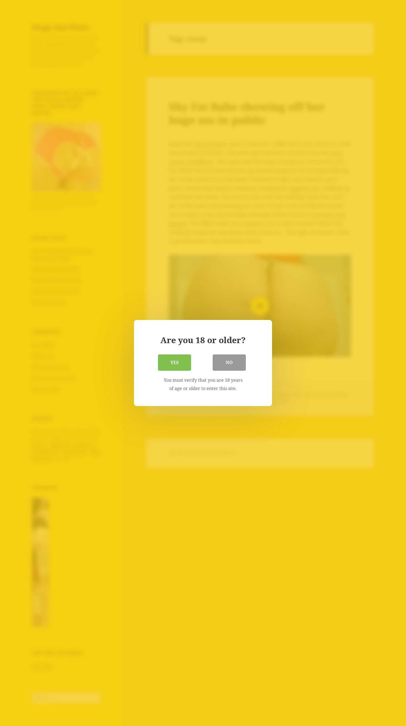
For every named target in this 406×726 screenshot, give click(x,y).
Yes (174, 362)
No (229, 362)
